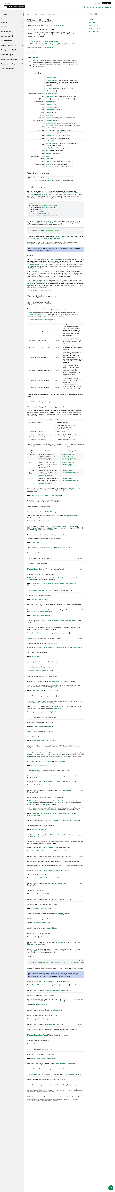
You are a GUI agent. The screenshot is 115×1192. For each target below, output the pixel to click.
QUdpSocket (79, 193)
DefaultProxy (50, 512)
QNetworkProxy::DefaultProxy (61, 578)
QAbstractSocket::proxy (66, 583)
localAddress (33, 275)
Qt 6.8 (28, 14)
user (47, 159)
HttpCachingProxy (46, 612)
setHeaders (49, 130)
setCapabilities (50, 123)
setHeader (49, 126)
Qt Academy (93, 7)
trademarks (52, 1099)
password (49, 112)
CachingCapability (67, 464)
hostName (49, 104)
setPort (48, 141)
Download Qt (106, 3)
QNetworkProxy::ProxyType (35, 314)
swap (47, 153)
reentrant (50, 47)
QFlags (50, 395)
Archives (101, 7)
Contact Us (94, 3)
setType (48, 148)
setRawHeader (50, 144)
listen (71, 237)
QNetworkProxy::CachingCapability (60, 681)
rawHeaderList (50, 120)
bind (66, 237)
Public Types (92, 23)
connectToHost (59, 237)
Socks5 (59, 431)
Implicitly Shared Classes (70, 44)
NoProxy (69, 516)
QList (29, 770)
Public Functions (93, 26)
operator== (49, 167)
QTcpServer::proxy (32, 585)
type (47, 156)
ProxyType (36, 65)
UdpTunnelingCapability (69, 458)
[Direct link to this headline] (40, 53)
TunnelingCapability (68, 455)
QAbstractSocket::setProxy (38, 223)
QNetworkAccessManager (43, 194)
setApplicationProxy (45, 180)
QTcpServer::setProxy (55, 223)
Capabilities (36, 58)
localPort (78, 273)
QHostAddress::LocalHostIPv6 (52, 238)
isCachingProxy (50, 107)
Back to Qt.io (8, 3)
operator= (49, 164)
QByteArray (62, 604)
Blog (99, 3)
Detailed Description (95, 32)
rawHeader (49, 118)
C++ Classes (42, 14)
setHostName (50, 135)
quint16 (52, 528)
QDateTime (65, 968)
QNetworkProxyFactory (38, 583)
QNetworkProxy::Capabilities (37, 590)
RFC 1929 (63, 259)
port (47, 115)
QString (29, 528)
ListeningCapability (67, 456)
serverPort (30, 284)
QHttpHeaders (32, 638)
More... (62, 25)
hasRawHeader (50, 96)
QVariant (30, 620)
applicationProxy (44, 178)
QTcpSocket (71, 193)
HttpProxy (36, 612)
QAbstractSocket (62, 193)
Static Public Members (95, 29)
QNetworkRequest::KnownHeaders (63, 620)
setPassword (50, 138)
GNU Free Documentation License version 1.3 (64, 1098)
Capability (36, 60)
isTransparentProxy (51, 110)
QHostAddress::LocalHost (34, 238)
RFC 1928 (55, 259)
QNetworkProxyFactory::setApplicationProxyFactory (42, 810)
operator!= (49, 161)
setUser (48, 151)
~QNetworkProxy (51, 91)
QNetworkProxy (50, 78)
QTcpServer (30, 194)
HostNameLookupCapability (70, 460)
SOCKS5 (92, 35)
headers (48, 102)
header (48, 99)
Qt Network (34, 14)
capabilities (49, 94)
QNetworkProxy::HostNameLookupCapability (40, 264)
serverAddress (41, 284)
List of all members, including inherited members (44, 41)
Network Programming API (52, 44)
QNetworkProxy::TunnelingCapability (37, 703)
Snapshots (108, 7)
